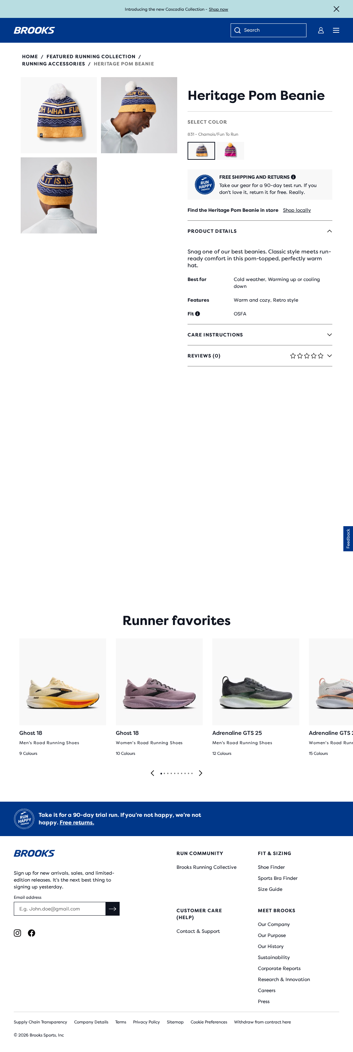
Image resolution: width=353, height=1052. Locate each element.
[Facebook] (31, 933)
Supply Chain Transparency (40, 1022)
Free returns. (77, 822)
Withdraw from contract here (262, 1022)
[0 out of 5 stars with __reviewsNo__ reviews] (256, 80)
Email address (27, 897)
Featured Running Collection (91, 56)
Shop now (218, 9)
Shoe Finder (271, 867)
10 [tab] (191, 773)
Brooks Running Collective (206, 867)
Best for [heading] (197, 279)
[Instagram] (17, 933)
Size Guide (270, 889)
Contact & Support (198, 931)
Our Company (274, 924)
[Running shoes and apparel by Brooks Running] (34, 30)
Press (264, 1001)
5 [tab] (174, 773)
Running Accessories (53, 63)
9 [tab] (188, 773)
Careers (266, 990)
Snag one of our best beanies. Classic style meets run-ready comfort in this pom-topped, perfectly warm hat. (259, 258)
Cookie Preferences (209, 1022)
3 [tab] (167, 773)
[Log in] (321, 30)
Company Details (91, 1022)
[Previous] (152, 774)
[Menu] (336, 30)
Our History (271, 946)
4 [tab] (171, 773)
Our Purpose (272, 935)
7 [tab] (181, 773)
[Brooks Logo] (81, 854)
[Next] (200, 774)
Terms (120, 1022)
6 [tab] (178, 773)
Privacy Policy (146, 1022)
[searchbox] (271, 31)
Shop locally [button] (297, 210)
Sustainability (274, 957)
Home (30, 56)
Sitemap (175, 1022)
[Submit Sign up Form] (113, 909)
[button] (59, 115)
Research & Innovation (284, 979)
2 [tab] (164, 773)
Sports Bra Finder (277, 878)
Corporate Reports (279, 968)
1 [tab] (161, 774)
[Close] (336, 9)
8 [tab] (184, 773)
